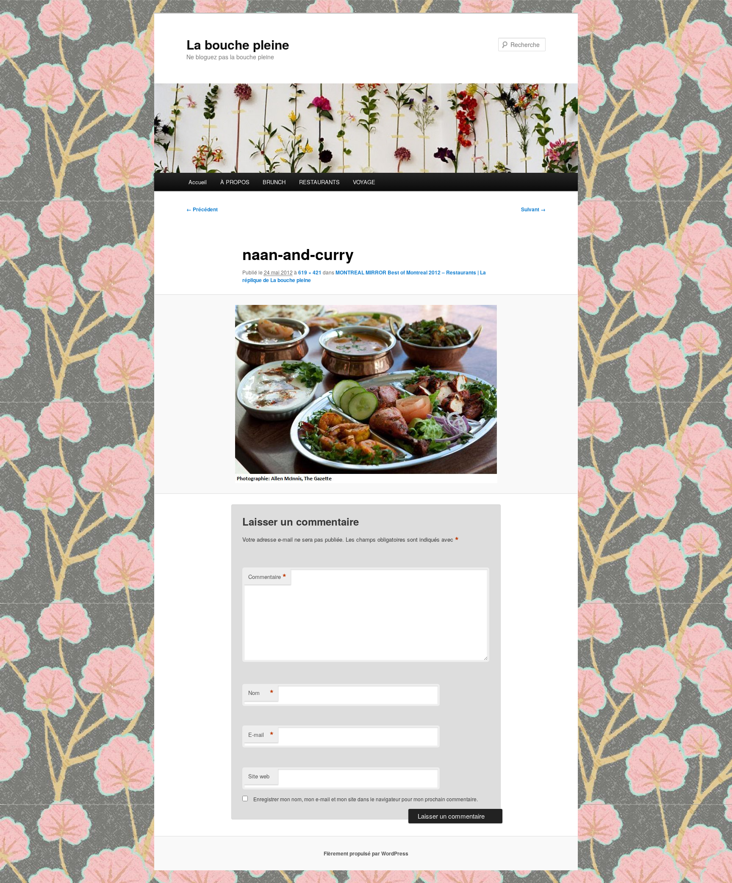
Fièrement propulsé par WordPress (366, 853)
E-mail (261, 735)
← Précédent (202, 209)
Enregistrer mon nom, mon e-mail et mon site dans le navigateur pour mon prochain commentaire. (365, 799)
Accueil (198, 182)
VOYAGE (364, 182)
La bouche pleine (237, 44)
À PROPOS (235, 182)
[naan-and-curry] (366, 394)
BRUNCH (274, 182)
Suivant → (533, 209)
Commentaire (267, 577)
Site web (258, 776)
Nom (261, 693)
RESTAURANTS (319, 182)
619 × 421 (310, 272)
